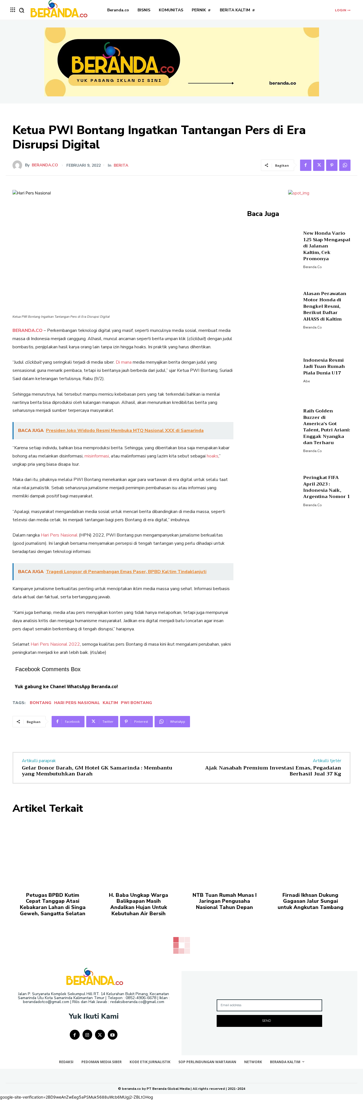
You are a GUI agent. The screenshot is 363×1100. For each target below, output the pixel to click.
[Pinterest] (331, 165)
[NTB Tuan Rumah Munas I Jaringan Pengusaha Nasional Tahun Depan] (224, 853)
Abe (306, 381)
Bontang (40, 702)
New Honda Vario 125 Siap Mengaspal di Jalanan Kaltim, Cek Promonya (326, 246)
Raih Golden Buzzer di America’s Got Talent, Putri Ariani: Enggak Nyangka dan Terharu (326, 427)
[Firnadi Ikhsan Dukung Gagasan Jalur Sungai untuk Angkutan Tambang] (310, 853)
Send (266, 1021)
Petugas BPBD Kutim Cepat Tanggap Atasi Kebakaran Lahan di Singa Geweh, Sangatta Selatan (53, 904)
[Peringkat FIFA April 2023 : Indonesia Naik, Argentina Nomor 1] (273, 490)
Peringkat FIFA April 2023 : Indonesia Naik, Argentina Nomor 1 (326, 487)
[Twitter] (318, 165)
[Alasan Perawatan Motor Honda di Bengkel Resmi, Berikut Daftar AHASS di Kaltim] (273, 310)
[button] (21, 10)
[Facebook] (305, 165)
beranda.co (45, 165)
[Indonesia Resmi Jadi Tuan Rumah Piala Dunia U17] (273, 370)
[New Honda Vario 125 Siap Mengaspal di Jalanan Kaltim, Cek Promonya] (273, 249)
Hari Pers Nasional (59, 535)
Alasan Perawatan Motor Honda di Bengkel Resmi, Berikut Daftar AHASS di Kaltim (324, 306)
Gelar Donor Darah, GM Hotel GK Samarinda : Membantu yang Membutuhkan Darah (97, 771)
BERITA (121, 166)
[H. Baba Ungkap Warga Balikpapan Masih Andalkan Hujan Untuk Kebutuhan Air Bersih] (138, 853)
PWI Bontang (136, 702)
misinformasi (97, 456)
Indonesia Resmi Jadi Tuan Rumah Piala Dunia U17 (324, 366)
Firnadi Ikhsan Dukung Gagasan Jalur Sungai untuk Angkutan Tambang (310, 901)
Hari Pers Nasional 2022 (55, 644)
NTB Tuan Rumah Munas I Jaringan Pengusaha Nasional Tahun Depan (225, 901)
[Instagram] (87, 1035)
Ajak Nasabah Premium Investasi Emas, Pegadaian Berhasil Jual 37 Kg (273, 771)
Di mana (124, 362)
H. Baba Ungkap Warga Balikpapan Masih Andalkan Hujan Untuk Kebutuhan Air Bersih (138, 904)
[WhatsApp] (345, 165)
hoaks (212, 456)
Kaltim (110, 702)
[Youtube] (113, 1035)
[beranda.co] (18, 165)
